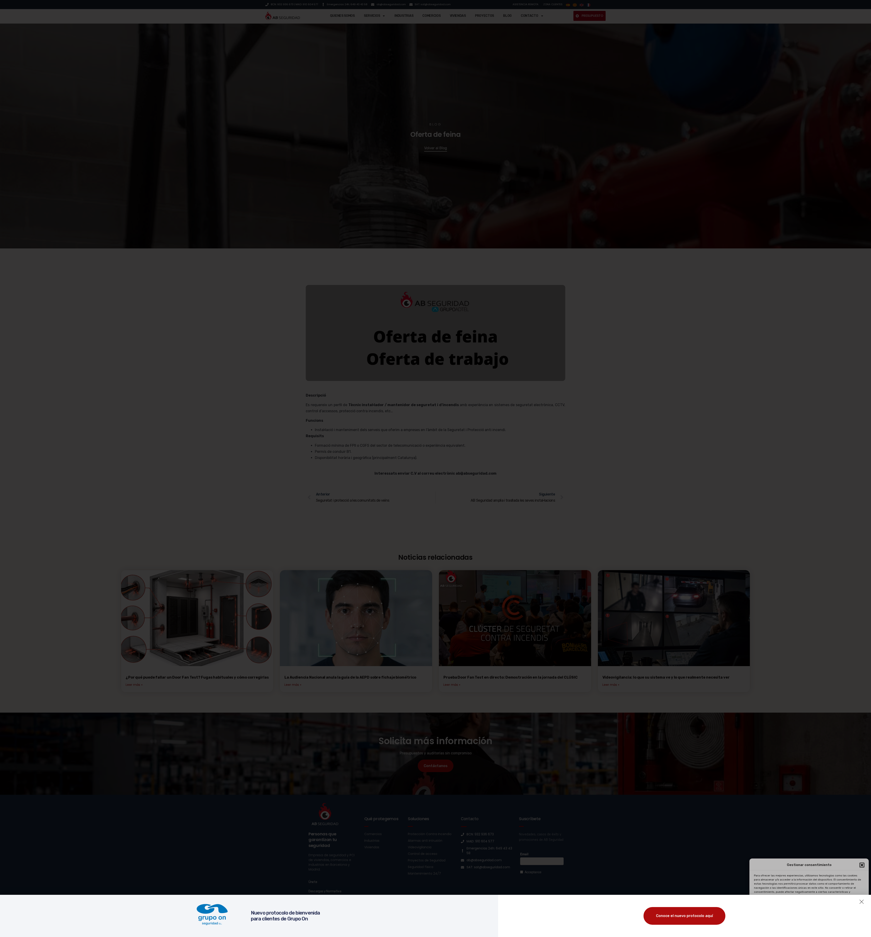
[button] (862, 865)
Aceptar (771, 918)
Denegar (809, 918)
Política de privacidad (814, 928)
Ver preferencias (846, 918)
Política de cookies (785, 928)
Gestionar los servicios (771, 904)
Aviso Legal (837, 928)
